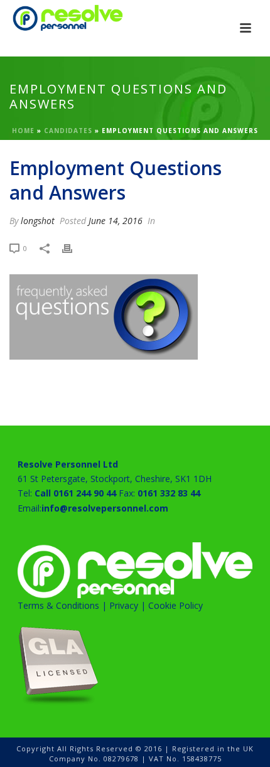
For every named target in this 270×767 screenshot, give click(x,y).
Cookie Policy (175, 605)
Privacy (123, 605)
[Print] (73, 247)
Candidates (68, 130)
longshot (38, 221)
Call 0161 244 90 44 (75, 493)
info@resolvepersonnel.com (104, 508)
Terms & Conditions (58, 605)
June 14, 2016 (116, 221)
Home (23, 130)
